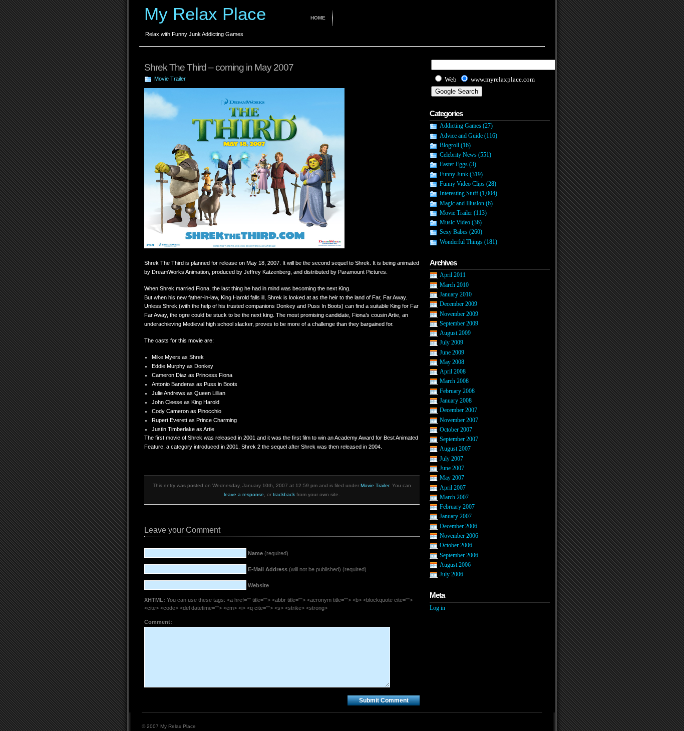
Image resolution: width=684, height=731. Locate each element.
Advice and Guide (461, 135)
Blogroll (449, 145)
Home (317, 18)
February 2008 (457, 391)
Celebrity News (458, 154)
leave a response (244, 494)
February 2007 (457, 506)
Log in (437, 607)
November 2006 (459, 535)
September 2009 (459, 323)
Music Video (455, 222)
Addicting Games (460, 125)
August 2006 (455, 564)
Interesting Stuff (459, 193)
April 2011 (453, 274)
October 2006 (456, 545)
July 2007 (451, 458)
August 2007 (455, 448)
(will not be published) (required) (307, 569)
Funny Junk (454, 174)
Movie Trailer (170, 79)
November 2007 (459, 420)
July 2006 (451, 574)
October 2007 (456, 429)
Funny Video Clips (462, 183)
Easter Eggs (454, 164)
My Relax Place (205, 14)
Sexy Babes (454, 231)
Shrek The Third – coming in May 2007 (218, 67)
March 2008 (454, 381)
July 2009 (451, 342)
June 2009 (452, 352)
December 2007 (458, 410)
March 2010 (454, 284)
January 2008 (456, 400)
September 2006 (459, 555)
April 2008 (453, 371)
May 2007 (452, 477)
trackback (284, 494)
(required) (268, 553)
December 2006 (458, 526)
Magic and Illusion (462, 203)
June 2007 (452, 468)
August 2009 (455, 332)
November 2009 (459, 313)
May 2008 (452, 362)
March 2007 (454, 497)
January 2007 (456, 516)
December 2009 (458, 303)
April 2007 (453, 487)
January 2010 (456, 294)
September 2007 (459, 439)
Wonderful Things (461, 241)
